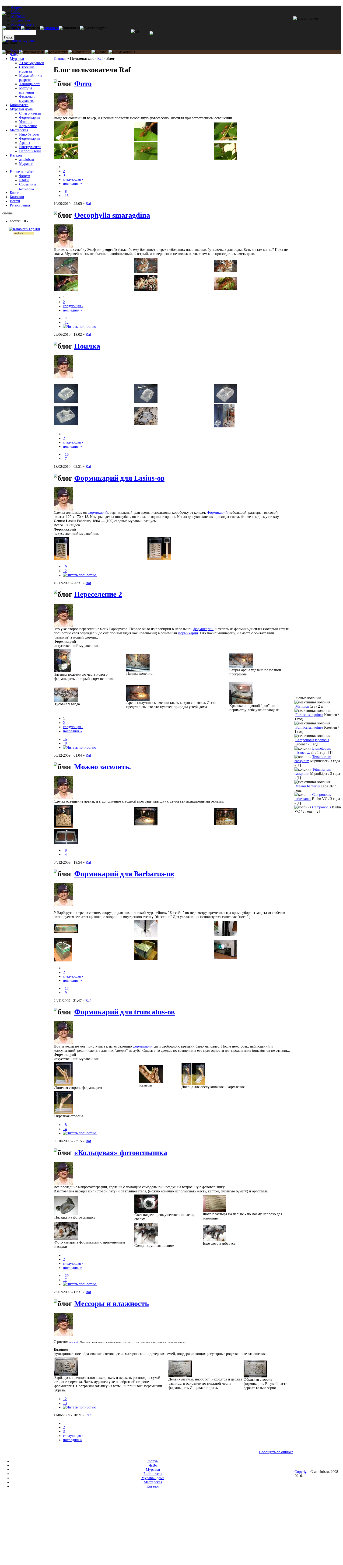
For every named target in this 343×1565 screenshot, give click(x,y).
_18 (66, 196)
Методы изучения (26, 90)
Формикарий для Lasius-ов (119, 478)
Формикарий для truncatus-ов (124, 1012)
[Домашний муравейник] (49, 28)
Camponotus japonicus (312, 740)
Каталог (16, 155)
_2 (65, 571)
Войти (15, 201)
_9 (65, 567)
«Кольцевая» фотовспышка (120, 1152)
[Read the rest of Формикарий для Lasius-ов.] (80, 575)
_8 (65, 191)
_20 (66, 1276)
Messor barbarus (307, 786)
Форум (16, 8)
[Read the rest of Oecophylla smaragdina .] (80, 326)
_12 (66, 322)
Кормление (28, 126)
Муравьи (17, 59)
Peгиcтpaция (20, 205)
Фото (83, 83)
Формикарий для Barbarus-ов (124, 874)
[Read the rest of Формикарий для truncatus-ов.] (80, 1133)
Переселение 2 (98, 594)
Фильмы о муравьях (27, 98)
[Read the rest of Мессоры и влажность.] (80, 1407)
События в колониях (27, 186)
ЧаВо (14, 54)
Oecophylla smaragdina (112, 215)
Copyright (301, 1472)
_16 (66, 454)
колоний (73, 1342)
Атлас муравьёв (31, 63)
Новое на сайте (22, 172)
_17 (66, 988)
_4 (65, 318)
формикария (142, 1046)
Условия (25, 122)
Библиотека (19, 105)
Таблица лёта (29, 84)
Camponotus (321, 807)
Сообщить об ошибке (276, 1452)
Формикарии (29, 117)
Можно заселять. (102, 766)
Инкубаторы (29, 134)
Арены (24, 143)
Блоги (24, 180)
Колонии (17, 197)
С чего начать (30, 113)
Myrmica (302, 706)
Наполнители (30, 151)
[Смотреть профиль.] (63, 115)
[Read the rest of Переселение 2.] (80, 747)
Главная (60, 58)
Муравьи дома (21, 109)
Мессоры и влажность (111, 1303)
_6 (65, 739)
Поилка (87, 346)
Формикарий (217, 512)
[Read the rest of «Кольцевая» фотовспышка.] (80, 1284)
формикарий (98, 512)
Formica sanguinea (309, 715)
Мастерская (19, 130)
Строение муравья (27, 69)
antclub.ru (26, 159)
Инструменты (30, 147)
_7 (65, 459)
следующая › (73, 179)
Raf (100, 58)
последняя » (72, 183)
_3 (65, 1403)
